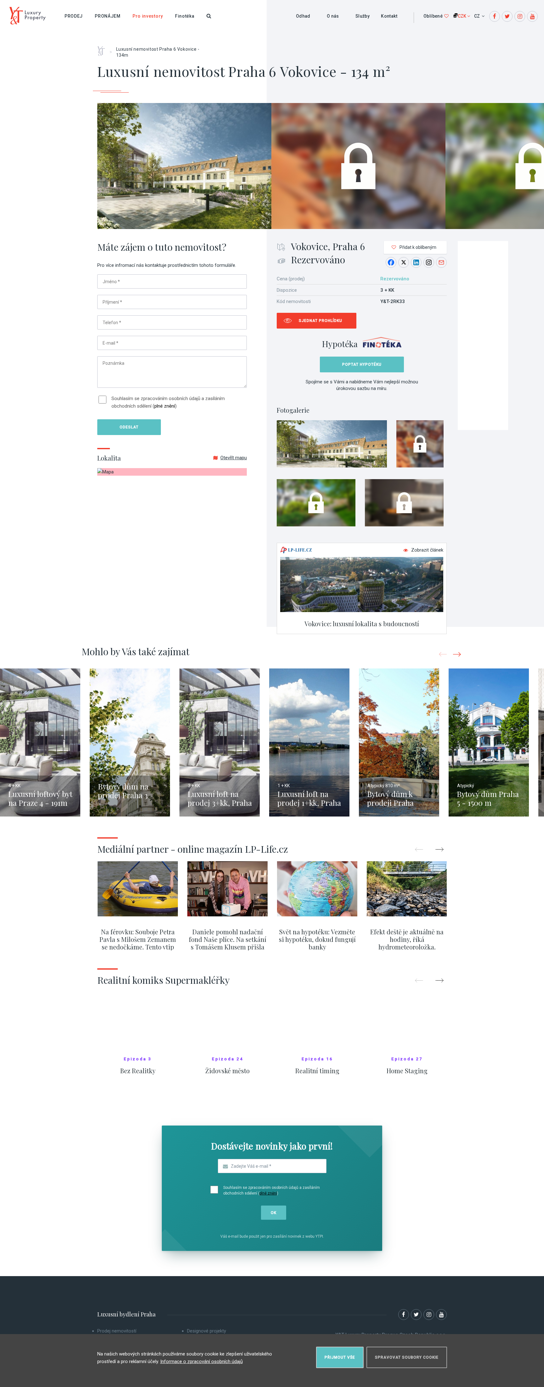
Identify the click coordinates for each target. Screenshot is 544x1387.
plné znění (164, 406)
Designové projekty (206, 1331)
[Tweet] (403, 262)
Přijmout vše (340, 1357)
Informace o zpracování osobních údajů (201, 1361)
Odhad (303, 16)
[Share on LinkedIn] (416, 262)
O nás (333, 16)
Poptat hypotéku (362, 364)
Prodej (74, 16)
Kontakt (389, 16)
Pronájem (108, 16)
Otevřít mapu (233, 458)
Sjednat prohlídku (320, 320)
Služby (362, 16)
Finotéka (185, 16)
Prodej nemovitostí (116, 1331)
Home (103, 48)
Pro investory (148, 16)
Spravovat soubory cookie (407, 1357)
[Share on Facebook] (391, 262)
